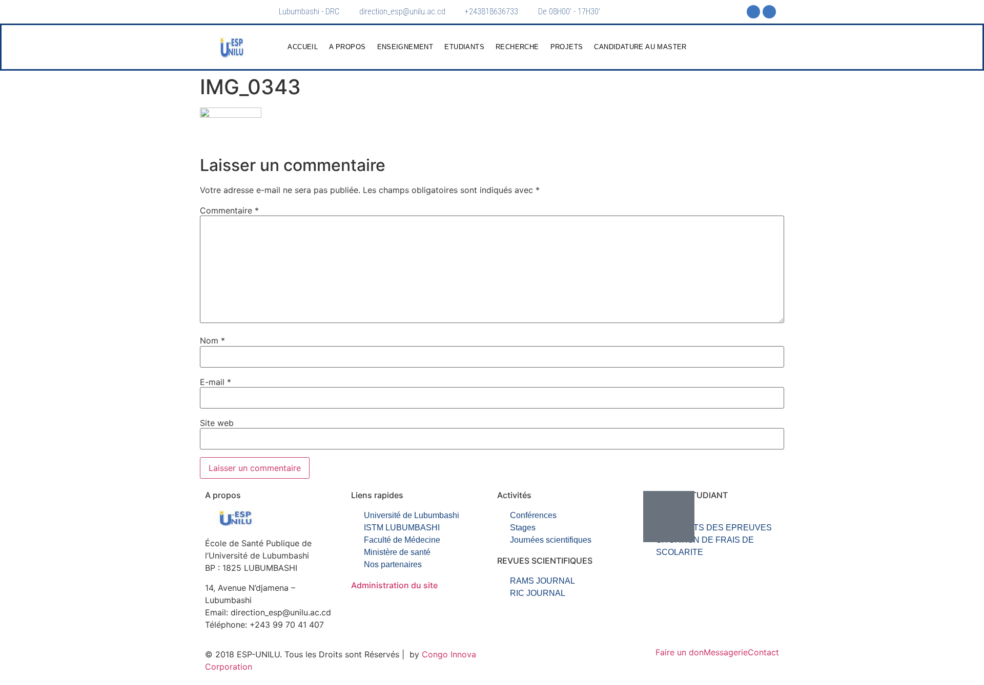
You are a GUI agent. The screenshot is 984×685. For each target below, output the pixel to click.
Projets (566, 47)
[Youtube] (769, 11)
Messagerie (726, 652)
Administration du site (394, 585)
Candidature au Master (640, 47)
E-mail (215, 382)
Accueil (303, 47)
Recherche (517, 47)
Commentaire (229, 210)
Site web (217, 423)
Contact (763, 652)
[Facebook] (753, 11)
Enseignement (405, 47)
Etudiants (464, 47)
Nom (212, 340)
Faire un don (679, 652)
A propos (347, 47)
